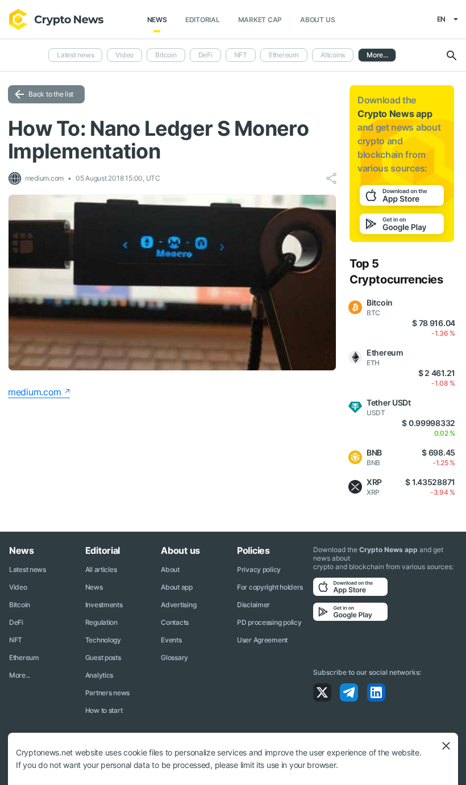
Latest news (75, 55)
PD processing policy (269, 622)
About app (176, 587)
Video (124, 55)
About (170, 569)
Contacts (175, 622)
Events (171, 640)
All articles (101, 569)
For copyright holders (270, 587)
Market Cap (260, 19)
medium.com (34, 392)
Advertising (178, 604)
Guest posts (103, 657)
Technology (103, 640)
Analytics (99, 675)
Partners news (107, 692)
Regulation (101, 622)
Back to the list (50, 94)
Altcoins (333, 55)
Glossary (174, 657)
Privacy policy (259, 569)
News (157, 19)
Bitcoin (165, 55)
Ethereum (284, 55)
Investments (104, 604)
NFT (240, 55)
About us (317, 19)
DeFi (205, 55)
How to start (104, 710)
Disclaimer (253, 604)
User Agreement (262, 640)
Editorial (202, 19)
